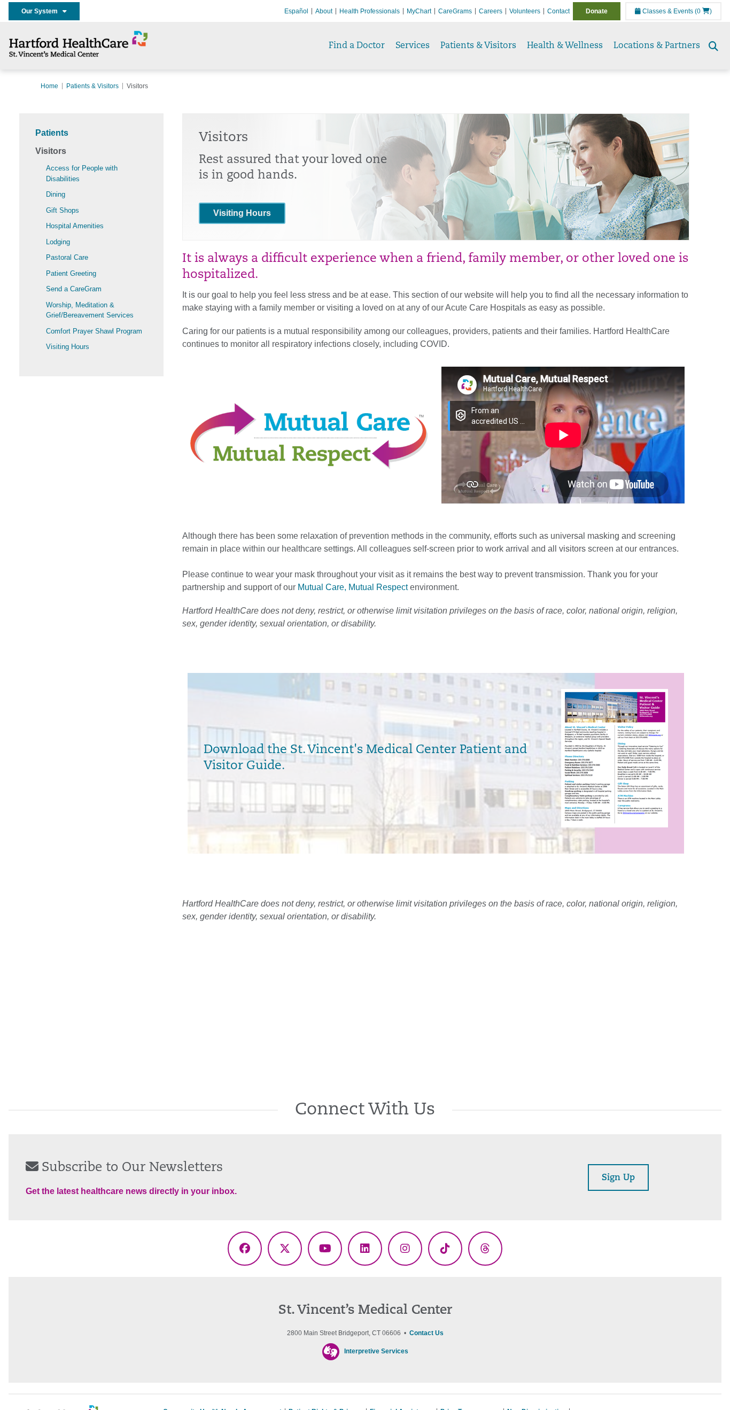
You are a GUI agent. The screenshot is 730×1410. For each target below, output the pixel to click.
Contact (558, 11)
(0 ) (703, 11)
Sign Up (618, 1178)
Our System (42, 11)
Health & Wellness (565, 46)
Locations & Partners (656, 46)
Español (296, 11)
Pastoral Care (67, 257)
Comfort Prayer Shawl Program (94, 331)
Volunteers (524, 11)
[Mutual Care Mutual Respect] (309, 436)
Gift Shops (62, 210)
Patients (51, 132)
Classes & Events (667, 11)
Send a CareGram (74, 289)
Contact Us (426, 1333)
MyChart (419, 11)
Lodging (58, 242)
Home (49, 86)
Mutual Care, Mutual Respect (353, 587)
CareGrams (455, 11)
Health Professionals (369, 11)
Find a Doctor (357, 46)
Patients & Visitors (478, 46)
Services (412, 46)
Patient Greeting (71, 273)
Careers (490, 11)
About (323, 11)
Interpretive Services (376, 1351)
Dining (55, 194)
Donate (597, 11)
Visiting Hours (67, 347)
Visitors (50, 151)
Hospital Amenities (75, 226)
